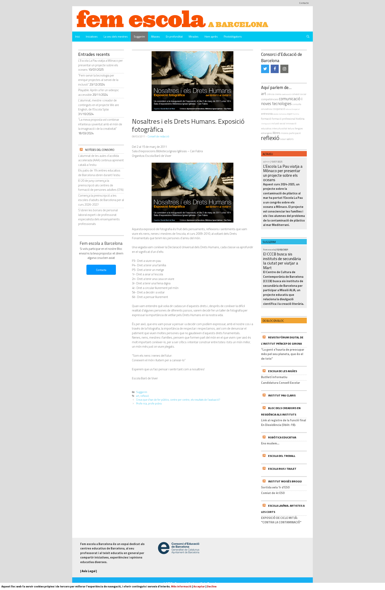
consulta (296, 104)
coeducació (286, 94)
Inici (77, 36)
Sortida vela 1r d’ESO (275, 487)
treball (283, 139)
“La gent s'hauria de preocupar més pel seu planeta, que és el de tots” (282, 354)
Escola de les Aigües (282, 371)
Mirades (194, 36)
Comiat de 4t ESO (273, 493)
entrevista (267, 114)
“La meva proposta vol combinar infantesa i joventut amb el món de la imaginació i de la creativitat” (100, 124)
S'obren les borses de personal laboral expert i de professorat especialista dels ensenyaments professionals (99, 217)
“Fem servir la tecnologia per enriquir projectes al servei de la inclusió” (98, 80)
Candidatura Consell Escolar (280, 382)
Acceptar (199, 586)
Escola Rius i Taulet (282, 468)
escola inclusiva (280, 113)
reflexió (144, 396)
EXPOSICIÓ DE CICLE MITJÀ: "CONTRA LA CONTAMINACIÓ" (281, 520)
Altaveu (155, 36)
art (137, 396)
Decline (212, 586)
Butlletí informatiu (274, 377)
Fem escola (269, 249)
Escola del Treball (281, 456)
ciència (270, 94)
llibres (276, 133)
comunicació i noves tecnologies (281, 101)
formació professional (283, 119)
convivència (266, 109)
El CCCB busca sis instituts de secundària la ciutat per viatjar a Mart (282, 261)
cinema (278, 94)
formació (266, 119)
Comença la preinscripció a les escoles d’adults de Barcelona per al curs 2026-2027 (101, 200)
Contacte (304, 3)
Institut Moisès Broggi (285, 481)
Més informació (181, 586)
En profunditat (174, 36)
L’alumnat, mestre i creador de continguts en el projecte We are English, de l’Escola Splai (98, 105)
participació (295, 133)
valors (290, 139)
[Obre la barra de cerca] (308, 37)
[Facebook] (275, 69)
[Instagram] (284, 69)
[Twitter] (265, 69)
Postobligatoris (233, 36)
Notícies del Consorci (99, 150)
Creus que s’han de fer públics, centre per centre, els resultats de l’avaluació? (178, 400)
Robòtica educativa (282, 437)
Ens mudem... (270, 443)
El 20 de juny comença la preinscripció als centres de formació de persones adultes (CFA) (101, 185)
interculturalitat (279, 128)
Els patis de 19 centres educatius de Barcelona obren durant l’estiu (99, 172)
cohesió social (298, 94)
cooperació (279, 109)
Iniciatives (92, 36)
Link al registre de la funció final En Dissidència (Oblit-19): (283, 422)
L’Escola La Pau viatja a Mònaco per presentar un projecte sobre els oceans (100, 65)
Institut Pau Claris (282, 395)
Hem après (211, 36)
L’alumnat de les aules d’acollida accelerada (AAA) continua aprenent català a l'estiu (101, 160)
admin (266, 161)
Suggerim (139, 36)
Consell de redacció (158, 136)
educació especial (293, 109)
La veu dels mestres (116, 36)
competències (269, 99)
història (300, 119)
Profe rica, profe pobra (149, 403)
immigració (266, 123)
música (284, 133)
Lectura (291, 128)
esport (290, 113)
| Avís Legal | (88, 571)
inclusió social (278, 123)
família (296, 113)
